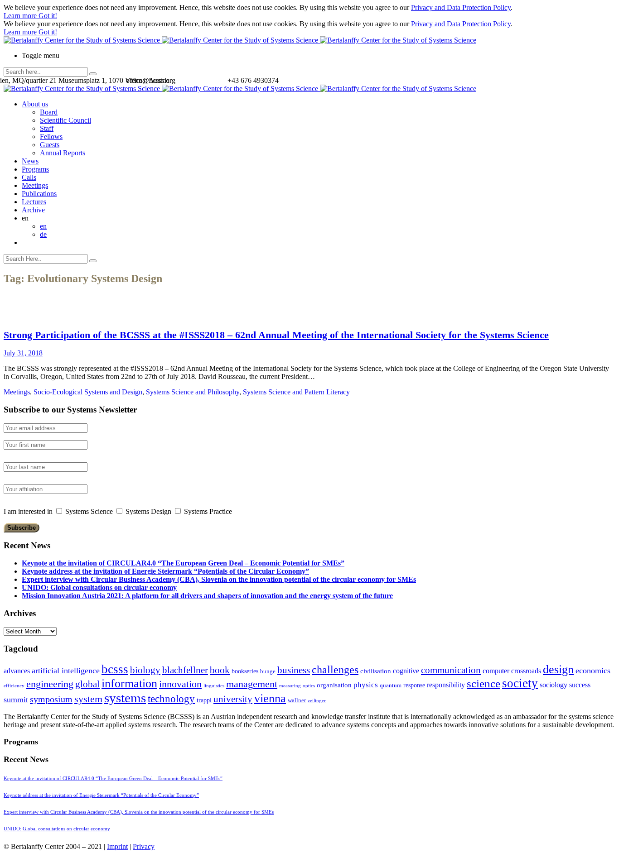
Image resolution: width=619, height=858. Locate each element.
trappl (204, 700)
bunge (268, 671)
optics (309, 685)
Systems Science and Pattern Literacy (296, 392)
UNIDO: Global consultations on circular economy (99, 587)
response (414, 685)
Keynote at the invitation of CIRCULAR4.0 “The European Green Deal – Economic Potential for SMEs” (183, 563)
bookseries (245, 671)
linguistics (213, 685)
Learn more (21, 15)
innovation (180, 684)
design (558, 669)
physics (365, 685)
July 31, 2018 (23, 353)
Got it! (48, 15)
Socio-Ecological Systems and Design (88, 392)
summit (16, 699)
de (43, 234)
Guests (49, 145)
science (483, 683)
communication (451, 670)
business (293, 670)
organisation (334, 685)
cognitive (406, 670)
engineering (49, 684)
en (43, 226)
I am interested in (28, 511)
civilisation (375, 671)
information (129, 683)
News (30, 161)
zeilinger (317, 700)
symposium (51, 699)
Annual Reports (62, 153)
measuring (290, 685)
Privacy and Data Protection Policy (461, 7)
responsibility (446, 685)
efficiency (14, 685)
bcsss (115, 669)
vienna (270, 698)
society (520, 683)
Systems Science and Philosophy (192, 392)
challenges (335, 670)
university (232, 699)
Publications (39, 193)
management (251, 684)
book (220, 670)
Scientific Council (65, 120)
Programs (35, 169)
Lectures (34, 202)
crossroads (526, 671)
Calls (29, 177)
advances (17, 670)
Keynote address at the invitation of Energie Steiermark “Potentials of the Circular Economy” (165, 571)
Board (49, 112)
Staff (46, 128)
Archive (33, 210)
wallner (297, 700)
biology (145, 670)
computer (496, 671)
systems (125, 697)
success (579, 685)
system (88, 699)
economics (592, 670)
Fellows (51, 136)
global (87, 684)
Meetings (35, 185)
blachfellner (185, 670)
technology (171, 699)
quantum (390, 685)
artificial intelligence (66, 670)
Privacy (144, 846)
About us (35, 104)
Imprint (117, 846)
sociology (553, 685)
